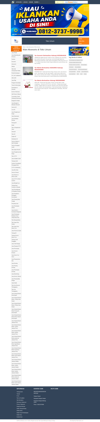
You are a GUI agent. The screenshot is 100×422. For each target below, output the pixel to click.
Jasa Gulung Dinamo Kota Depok (16, 294)
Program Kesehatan (16, 82)
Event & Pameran (16, 91)
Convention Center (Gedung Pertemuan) (16, 97)
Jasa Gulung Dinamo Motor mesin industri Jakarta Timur (16, 355)
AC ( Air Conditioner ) (16, 75)
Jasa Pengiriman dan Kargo (16, 152)
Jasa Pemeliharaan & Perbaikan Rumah (16, 190)
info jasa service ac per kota (74, 64)
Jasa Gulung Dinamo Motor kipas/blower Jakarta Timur (16, 344)
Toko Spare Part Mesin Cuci (15, 227)
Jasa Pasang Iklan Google (16, 200)
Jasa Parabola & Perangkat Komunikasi (15, 195)
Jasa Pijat (14, 80)
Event (80, 43)
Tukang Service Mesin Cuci (15, 236)
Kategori (18, 2)
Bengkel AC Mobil (16, 100)
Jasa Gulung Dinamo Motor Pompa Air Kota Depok (16, 311)
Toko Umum (50, 41)
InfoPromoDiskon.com (22, 420)
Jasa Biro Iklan (15, 170)
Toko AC (13, 134)
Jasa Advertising (15, 273)
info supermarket (72, 71)
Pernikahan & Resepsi (15, 88)
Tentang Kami (20, 391)
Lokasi (25, 2)
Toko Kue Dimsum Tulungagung (16, 286)
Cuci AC (13, 109)
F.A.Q (18, 395)
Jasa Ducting (14, 263)
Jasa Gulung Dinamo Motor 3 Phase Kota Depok (16, 305)
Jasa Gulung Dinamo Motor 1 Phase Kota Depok (16, 299)
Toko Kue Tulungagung (14, 290)
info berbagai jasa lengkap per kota (75, 60)
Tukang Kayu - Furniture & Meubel (16, 186)
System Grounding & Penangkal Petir (16, 164)
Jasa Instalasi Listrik (16, 158)
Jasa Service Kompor (14, 251)
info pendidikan (78, 67)
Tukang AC (14, 233)
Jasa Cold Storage (16, 243)
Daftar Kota (19, 414)
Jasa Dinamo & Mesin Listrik (15, 175)
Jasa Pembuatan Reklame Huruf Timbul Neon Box (15, 216)
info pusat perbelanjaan (82, 69)
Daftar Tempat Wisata (21, 408)
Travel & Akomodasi (16, 85)
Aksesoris (14, 64)
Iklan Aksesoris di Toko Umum (33, 47)
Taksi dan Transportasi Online (16, 69)
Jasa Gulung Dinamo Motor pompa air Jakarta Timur (16, 338)
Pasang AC (14, 122)
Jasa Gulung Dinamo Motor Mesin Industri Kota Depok (16, 316)
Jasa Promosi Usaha (16, 230)
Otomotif (13, 131)
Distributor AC (15, 139)
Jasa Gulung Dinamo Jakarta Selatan (16, 360)
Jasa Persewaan (15, 248)
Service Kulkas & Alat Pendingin (15, 142)
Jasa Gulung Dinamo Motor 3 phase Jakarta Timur (16, 332)
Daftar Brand (19, 410)
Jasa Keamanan (15, 116)
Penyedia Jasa (15, 203)
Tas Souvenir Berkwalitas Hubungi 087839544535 (50, 55)
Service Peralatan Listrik (16, 146)
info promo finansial (73, 69)
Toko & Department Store (16, 128)
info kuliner (71, 67)
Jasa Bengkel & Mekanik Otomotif (16, 104)
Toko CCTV (14, 156)
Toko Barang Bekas (16, 220)
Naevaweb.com (79, 420)
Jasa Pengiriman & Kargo (16, 112)
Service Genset (15, 172)
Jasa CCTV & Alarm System (16, 179)
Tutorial (18, 393)
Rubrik (36, 2)
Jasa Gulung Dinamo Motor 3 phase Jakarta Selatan (16, 371)
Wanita (13, 66)
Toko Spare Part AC (16, 149)
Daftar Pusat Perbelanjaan (22, 412)
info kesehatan (84, 64)
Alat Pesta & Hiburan (16, 94)
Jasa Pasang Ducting (14, 266)
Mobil (13, 125)
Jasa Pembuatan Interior (15, 206)
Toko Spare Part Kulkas (15, 223)
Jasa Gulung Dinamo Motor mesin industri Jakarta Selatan (16, 382)
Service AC (14, 107)
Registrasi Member (21, 406)
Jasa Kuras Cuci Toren (15, 255)
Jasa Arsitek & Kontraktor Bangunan (16, 210)
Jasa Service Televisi (16, 276)
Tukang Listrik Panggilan (15, 240)
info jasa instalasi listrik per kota (75, 62)
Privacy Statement (21, 404)
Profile (80, 38)
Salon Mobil (14, 282)
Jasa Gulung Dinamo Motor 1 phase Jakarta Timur (16, 326)
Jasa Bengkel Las (16, 183)
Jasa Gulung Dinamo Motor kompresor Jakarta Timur (16, 349)
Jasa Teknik (14, 52)
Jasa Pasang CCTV (16, 246)
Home (24, 47)
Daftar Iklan (81, 41)
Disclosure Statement (21, 402)
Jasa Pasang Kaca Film (16, 260)
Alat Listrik (14, 77)
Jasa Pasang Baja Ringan (16, 279)
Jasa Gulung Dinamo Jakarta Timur (16, 321)
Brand (31, 2)
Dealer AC (14, 136)
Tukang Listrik (15, 161)
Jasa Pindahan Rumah (15, 119)
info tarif (78, 71)
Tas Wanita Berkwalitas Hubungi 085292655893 (49, 80)
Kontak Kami (19, 416)
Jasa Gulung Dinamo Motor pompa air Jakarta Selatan (16, 377)
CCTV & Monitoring (16, 167)
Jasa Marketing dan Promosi (16, 56)
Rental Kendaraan (16, 73)
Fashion (13, 59)
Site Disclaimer (20, 400)
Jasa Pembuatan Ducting (15, 270)
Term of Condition (20, 398)
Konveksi (14, 61)
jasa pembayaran (85, 71)
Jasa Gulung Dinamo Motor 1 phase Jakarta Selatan (16, 365)
